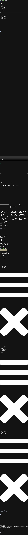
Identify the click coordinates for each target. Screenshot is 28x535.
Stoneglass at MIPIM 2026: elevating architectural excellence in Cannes (14, 215)
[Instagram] (1, 511)
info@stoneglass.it (2, 256)
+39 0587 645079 (3, 255)
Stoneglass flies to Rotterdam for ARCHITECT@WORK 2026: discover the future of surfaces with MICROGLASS (4, 218)
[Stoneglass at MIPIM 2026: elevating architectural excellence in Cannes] (14, 207)
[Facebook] (4, 511)
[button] (0, 173)
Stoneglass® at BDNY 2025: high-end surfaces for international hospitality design (4, 240)
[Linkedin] (3, 511)
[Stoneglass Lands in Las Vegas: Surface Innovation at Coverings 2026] (23, 207)
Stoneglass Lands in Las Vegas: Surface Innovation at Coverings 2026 (23, 215)
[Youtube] (6, 511)
